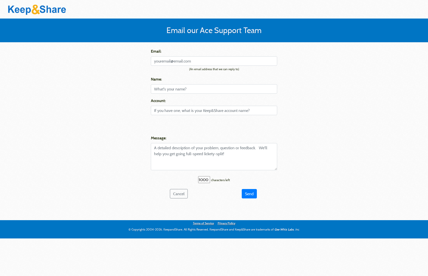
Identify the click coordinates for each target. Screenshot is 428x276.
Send (249, 193)
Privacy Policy (226, 223)
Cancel (179, 193)
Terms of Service (203, 223)
